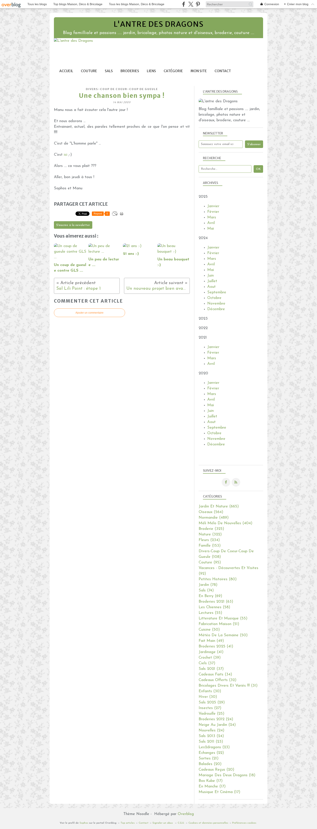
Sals (109, 71)
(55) (210, 613)
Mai (210, 229)
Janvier (213, 206)
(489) (214, 518)
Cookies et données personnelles (208, 823)
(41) (216, 647)
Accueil (66, 71)
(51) (219, 624)
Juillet (212, 281)
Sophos (84, 823)
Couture (89, 71)
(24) (216, 719)
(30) (210, 691)
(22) (211, 753)
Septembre (216, 292)
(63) (216, 602)
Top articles (128, 823)
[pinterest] (198, 4)
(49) (211, 641)
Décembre (216, 309)
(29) (212, 703)
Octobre (214, 298)
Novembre (216, 304)
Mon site (199, 71)
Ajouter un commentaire (89, 312)
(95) (210, 563)
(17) (211, 781)
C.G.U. (181, 823)
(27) (210, 708)
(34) (215, 675)
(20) (210, 764)
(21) (208, 759)
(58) (214, 607)
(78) (208, 585)
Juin (210, 276)
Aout (211, 287)
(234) (209, 540)
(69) (210, 596)
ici (65, 155)
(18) (227, 775)
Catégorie (173, 71)
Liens (151, 71)
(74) (206, 591)
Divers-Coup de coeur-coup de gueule (122, 89)
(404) (225, 523)
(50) (209, 630)
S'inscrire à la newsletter (73, 225)
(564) (211, 512)
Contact (223, 71)
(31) (228, 686)
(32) (217, 680)
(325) (211, 529)
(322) (210, 535)
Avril (211, 223)
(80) (218, 579)
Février (213, 212)
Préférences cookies (244, 823)
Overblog (186, 814)
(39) (210, 658)
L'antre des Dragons (159, 24)
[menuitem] (66, 71)
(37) (207, 663)
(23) (211, 742)
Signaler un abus (163, 823)
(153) (210, 546)
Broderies (130, 71)
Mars (211, 217)
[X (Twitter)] (190, 4)
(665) (219, 507)
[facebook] (183, 4)
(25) (211, 714)
